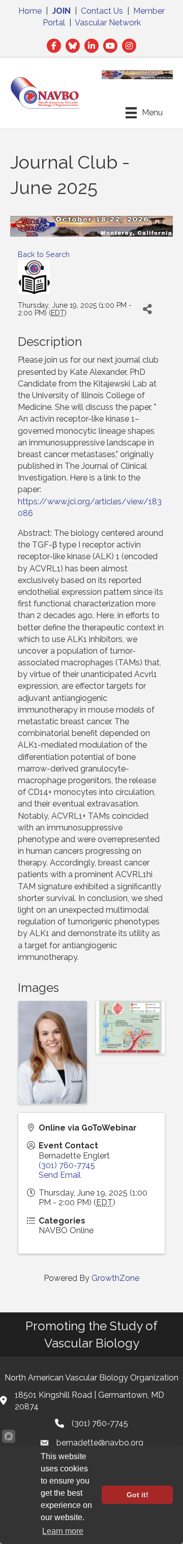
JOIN (61, 11)
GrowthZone (115, 1278)
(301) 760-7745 (67, 1165)
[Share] (147, 309)
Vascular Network (108, 22)
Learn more (62, 1531)
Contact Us (102, 11)
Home (30, 11)
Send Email (60, 1175)
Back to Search (44, 254)
